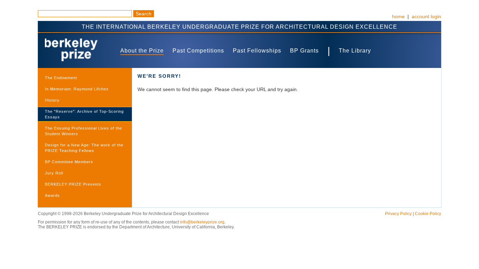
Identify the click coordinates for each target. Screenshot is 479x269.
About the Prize (142, 51)
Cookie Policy (428, 213)
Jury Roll (54, 173)
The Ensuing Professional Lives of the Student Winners (83, 131)
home (398, 16)
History (52, 100)
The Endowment (61, 78)
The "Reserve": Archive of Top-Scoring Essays (84, 114)
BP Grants (304, 51)
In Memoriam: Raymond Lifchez (77, 89)
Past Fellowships (257, 51)
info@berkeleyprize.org (202, 222)
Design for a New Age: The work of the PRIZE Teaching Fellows (84, 148)
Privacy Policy (398, 213)
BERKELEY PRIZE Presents (73, 184)
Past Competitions (198, 51)
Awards (52, 195)
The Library (355, 51)
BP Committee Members (69, 162)
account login (426, 16)
